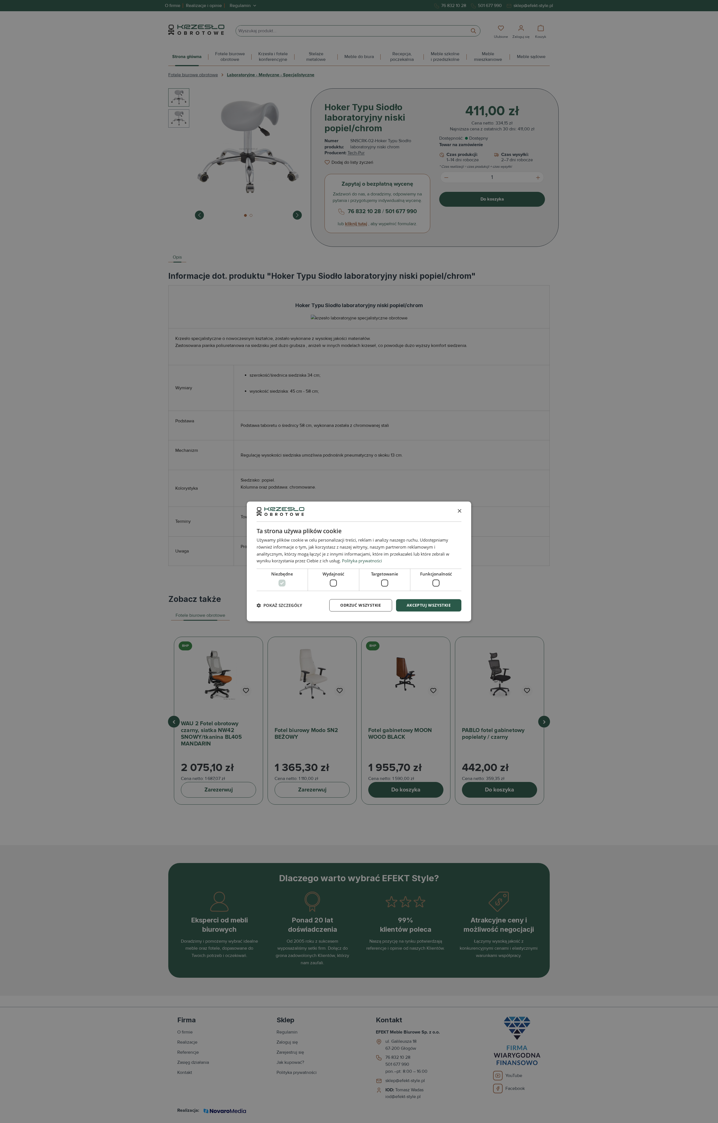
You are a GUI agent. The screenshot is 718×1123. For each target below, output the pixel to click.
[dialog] (359, 561)
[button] (279, 605)
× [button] (459, 511)
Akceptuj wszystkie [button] (429, 605)
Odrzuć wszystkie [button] (360, 605)
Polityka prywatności (362, 561)
